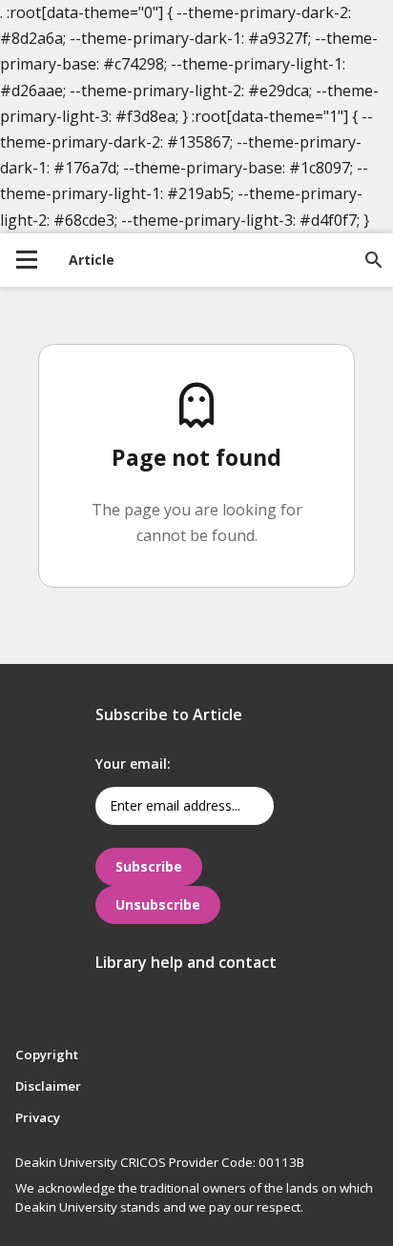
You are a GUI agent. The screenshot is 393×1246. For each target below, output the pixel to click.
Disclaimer (48, 1086)
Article (91, 260)
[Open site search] (374, 260)
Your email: (133, 763)
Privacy (37, 1117)
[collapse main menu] (26, 260)
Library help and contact (186, 962)
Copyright (46, 1054)
